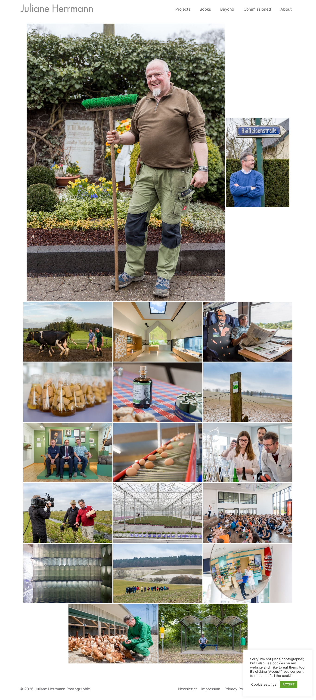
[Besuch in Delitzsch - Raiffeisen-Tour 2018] (67, 452)
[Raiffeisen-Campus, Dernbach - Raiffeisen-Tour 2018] (247, 513)
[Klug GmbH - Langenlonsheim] (67, 392)
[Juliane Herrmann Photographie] (57, 9)
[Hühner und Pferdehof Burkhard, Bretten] (157, 452)
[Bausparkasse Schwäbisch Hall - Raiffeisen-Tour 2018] (157, 332)
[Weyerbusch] (257, 162)
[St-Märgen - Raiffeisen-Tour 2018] (67, 332)
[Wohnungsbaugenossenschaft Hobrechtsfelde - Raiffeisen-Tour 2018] (203, 633)
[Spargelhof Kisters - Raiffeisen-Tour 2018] (67, 513)
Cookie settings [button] (263, 684)
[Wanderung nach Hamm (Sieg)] (247, 392)
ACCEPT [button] (288, 684)
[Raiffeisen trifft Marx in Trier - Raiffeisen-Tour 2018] (247, 332)
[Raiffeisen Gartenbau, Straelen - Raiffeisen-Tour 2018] (157, 513)
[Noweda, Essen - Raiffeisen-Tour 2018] (247, 573)
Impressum (210, 689)
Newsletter (187, 689)
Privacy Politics (237, 689)
